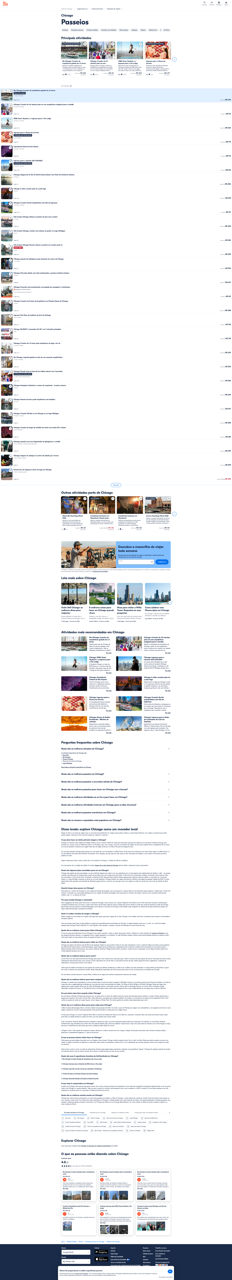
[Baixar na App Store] (101, 1259)
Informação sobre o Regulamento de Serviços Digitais (126, 1265)
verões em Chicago (158, 933)
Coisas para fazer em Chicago (94, 1241)
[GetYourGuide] (5, 4)
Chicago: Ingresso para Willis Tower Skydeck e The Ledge (116, 1207)
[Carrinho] (211, 2)
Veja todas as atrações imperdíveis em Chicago (76, 767)
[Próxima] (174, 59)
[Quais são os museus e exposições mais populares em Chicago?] (169, 820)
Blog (144, 1256)
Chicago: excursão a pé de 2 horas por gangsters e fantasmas (82, 1069)
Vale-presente (147, 1262)
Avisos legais (114, 1253)
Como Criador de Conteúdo (160, 1255)
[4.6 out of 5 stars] (66, 1166)
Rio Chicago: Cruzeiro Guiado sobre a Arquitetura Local (79, 1173)
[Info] (70, 86)
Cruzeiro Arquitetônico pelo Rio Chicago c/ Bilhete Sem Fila (76, 1207)
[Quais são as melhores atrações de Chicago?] (169, 749)
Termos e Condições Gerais (118, 1262)
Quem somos (146, 1251)
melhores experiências (104, 1146)
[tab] (74, 1112)
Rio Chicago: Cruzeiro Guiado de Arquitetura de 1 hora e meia (82, 1059)
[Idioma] (219, 2)
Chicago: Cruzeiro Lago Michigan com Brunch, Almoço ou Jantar (152, 1207)
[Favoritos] (204, 2)
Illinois (81, 1241)
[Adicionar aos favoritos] (85, 44)
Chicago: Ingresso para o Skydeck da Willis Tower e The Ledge (82, 1064)
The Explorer (146, 1265)
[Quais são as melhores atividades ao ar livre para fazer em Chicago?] (169, 797)
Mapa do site (114, 1268)
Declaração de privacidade (100, 571)
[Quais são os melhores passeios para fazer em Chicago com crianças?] (169, 789)
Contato (113, 1251)
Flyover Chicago (68, 759)
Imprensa (145, 1259)
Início (63, 1241)
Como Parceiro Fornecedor (162, 1251)
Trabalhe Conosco (148, 1253)
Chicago (83, 1146)
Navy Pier (66, 755)
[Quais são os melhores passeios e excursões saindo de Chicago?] (169, 782)
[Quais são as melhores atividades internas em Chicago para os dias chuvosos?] (169, 805)
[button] (116, 95)
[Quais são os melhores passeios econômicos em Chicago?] (169, 812)
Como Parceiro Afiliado (161, 1259)
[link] (116, 95)
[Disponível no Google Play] (101, 1252)
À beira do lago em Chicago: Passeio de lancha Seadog (80, 1073)
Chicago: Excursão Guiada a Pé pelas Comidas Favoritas (81, 1078)
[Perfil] (226, 2)
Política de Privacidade (117, 1256)
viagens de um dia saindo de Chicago (106, 865)
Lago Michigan (67, 763)
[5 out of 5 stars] (79, 1176)
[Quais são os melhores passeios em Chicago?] (169, 774)
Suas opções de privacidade (118, 1259)
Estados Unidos (71, 1241)
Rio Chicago (66, 757)
